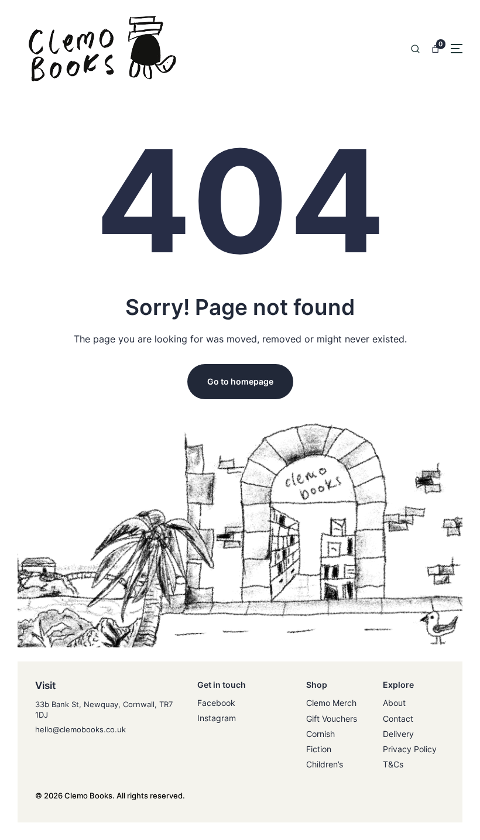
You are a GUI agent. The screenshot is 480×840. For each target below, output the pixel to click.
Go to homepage (240, 381)
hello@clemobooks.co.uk (80, 729)
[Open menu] (456, 48)
